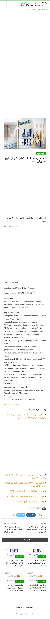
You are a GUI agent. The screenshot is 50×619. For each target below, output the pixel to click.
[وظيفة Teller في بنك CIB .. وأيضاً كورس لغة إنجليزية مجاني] (14, 551)
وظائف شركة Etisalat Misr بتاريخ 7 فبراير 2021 (25, 496)
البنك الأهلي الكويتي (35, 508)
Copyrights (20, 607)
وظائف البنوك (41, 153)
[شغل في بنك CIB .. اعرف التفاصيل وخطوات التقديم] (36, 551)
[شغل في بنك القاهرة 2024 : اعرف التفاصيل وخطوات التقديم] (36, 576)
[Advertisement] (25, 37)
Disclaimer (30, 607)
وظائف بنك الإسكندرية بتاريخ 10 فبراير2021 (27, 491)
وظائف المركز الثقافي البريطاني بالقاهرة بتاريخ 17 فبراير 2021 (36, 529)
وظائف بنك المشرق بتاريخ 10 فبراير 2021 (28, 501)
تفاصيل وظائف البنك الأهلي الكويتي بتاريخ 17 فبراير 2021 (13, 529)
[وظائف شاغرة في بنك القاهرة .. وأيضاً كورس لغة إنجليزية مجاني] (14, 576)
